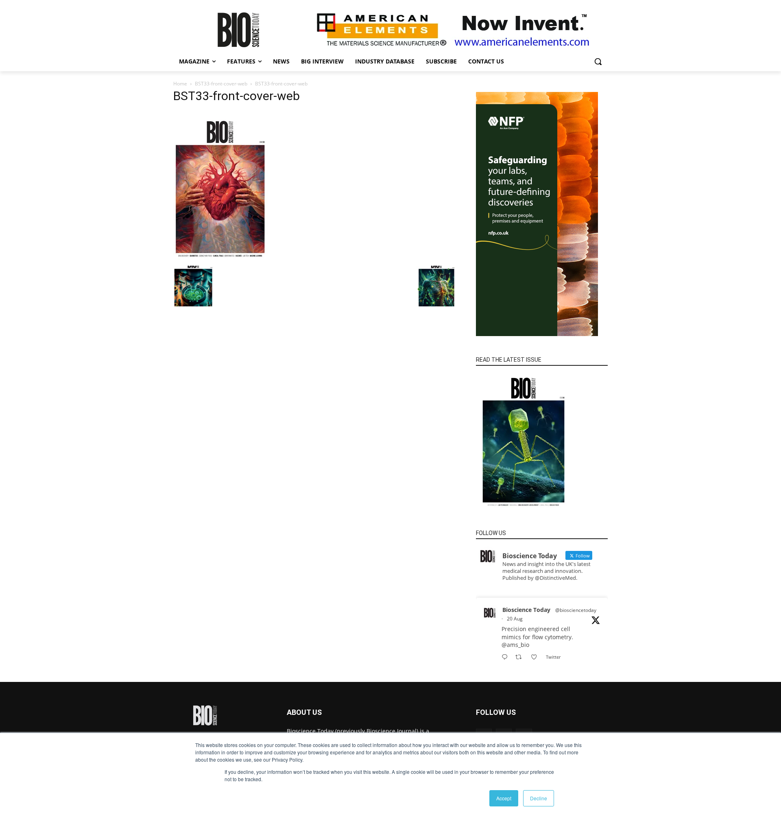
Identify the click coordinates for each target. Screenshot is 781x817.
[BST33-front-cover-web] (220, 257)
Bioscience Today (526, 610)
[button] (598, 61)
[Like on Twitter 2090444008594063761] (536, 657)
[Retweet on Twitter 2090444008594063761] (520, 657)
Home (180, 83)
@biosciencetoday (575, 610)
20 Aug (515, 618)
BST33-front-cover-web (221, 83)
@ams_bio (515, 645)
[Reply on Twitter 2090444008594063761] (506, 657)
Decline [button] (538, 798)
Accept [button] (503, 798)
